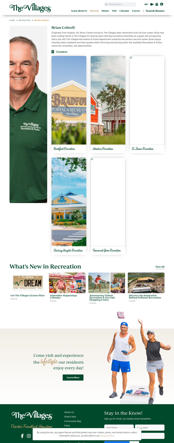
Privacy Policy (107, 435)
